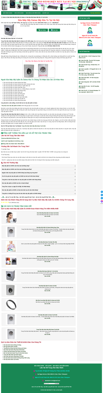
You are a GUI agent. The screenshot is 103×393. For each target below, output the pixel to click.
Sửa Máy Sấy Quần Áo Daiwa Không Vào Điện (47, 256)
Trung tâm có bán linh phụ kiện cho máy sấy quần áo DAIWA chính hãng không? (21, 179)
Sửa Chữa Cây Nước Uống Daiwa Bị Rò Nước (13, 349)
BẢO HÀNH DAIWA (39, 365)
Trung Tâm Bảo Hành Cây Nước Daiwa (12, 354)
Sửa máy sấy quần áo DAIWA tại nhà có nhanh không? (15, 183)
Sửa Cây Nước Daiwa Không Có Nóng (12, 345)
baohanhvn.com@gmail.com (52, 380)
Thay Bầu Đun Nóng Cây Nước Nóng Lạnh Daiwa (14, 348)
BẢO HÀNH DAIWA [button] (7, 13)
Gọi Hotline (43, 30)
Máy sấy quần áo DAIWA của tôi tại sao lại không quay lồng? (17, 169)
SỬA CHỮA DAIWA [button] (19, 13)
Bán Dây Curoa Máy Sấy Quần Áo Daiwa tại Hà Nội (48, 300)
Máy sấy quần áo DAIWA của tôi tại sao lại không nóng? (15, 165)
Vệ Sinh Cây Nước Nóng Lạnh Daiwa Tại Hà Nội (14, 351)
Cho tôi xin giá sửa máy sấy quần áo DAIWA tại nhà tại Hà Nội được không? (20, 176)
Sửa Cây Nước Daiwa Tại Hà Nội (11, 359)
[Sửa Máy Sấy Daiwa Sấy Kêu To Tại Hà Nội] (10, 30)
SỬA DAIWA (48, 365)
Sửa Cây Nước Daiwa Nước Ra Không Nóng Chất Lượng (16, 358)
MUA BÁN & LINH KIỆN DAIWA (61, 365)
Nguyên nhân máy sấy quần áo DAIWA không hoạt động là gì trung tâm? (20, 172)
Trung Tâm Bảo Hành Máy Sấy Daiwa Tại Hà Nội (47, 329)
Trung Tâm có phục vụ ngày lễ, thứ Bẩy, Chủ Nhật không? (16, 186)
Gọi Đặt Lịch (45, 13)
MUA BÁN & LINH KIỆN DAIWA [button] (33, 13)
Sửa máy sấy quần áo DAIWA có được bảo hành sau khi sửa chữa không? (20, 190)
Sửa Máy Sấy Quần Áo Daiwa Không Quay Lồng (48, 227)
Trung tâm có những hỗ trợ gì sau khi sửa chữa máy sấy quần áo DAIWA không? (21, 193)
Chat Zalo (55, 30)
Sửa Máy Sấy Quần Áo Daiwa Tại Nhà (48, 285)
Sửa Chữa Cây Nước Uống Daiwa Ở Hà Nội (13, 356)
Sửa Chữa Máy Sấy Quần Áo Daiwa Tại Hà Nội (48, 213)
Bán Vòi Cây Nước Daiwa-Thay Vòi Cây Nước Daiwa (15, 353)
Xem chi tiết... (47, 216)
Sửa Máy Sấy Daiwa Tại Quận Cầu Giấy (48, 242)
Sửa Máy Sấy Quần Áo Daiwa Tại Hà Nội (47, 315)
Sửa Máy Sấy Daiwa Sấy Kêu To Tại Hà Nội (48, 271)
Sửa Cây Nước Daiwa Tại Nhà (10, 346)
